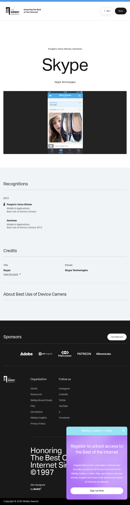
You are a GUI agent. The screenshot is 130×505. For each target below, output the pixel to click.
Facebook (64, 418)
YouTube (63, 406)
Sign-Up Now (97, 491)
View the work (10, 274)
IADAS (33, 389)
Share (120, 11)
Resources (36, 394)
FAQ (32, 406)
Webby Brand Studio (41, 400)
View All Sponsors (117, 337)
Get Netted (36, 412)
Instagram (64, 389)
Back (108, 11)
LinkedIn (63, 394)
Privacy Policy (37, 424)
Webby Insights (38, 418)
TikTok (62, 400)
